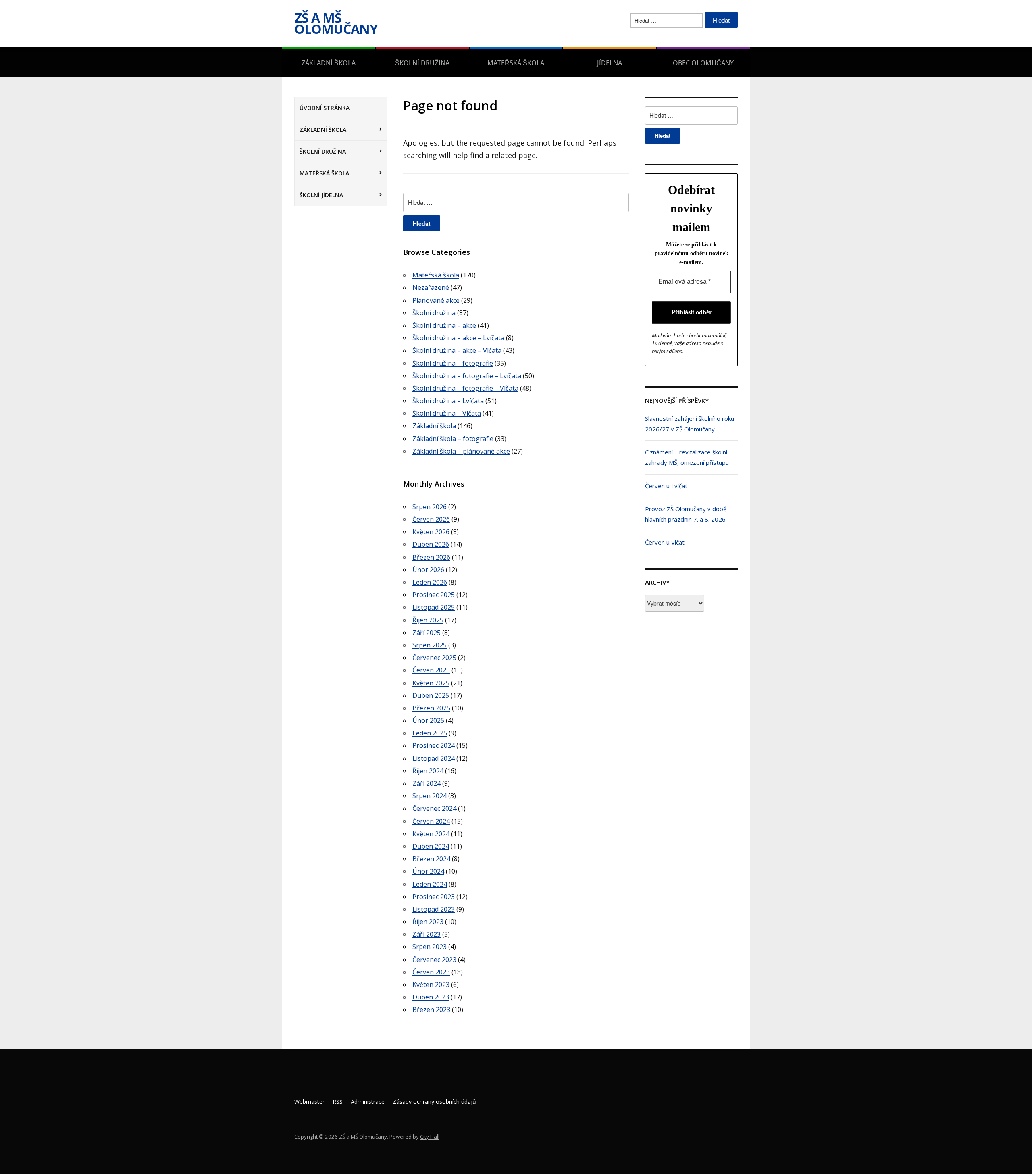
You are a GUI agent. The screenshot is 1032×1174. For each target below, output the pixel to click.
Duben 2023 (430, 997)
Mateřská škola (515, 62)
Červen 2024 (431, 821)
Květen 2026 (430, 531)
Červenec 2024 (434, 808)
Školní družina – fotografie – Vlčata (465, 388)
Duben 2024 (430, 846)
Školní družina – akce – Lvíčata (458, 337)
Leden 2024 (429, 884)
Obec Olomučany (703, 62)
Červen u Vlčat (665, 542)
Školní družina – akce (444, 325)
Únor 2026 (428, 569)
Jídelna (609, 62)
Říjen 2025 (427, 620)
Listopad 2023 (433, 909)
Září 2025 (426, 632)
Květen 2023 (430, 984)
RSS (338, 1101)
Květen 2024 (430, 833)
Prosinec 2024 (433, 745)
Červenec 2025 (434, 657)
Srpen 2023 (429, 946)
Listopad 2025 (433, 607)
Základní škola (329, 62)
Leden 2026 (429, 582)
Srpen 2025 (429, 645)
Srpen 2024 (429, 795)
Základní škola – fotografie (452, 438)
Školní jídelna (321, 195)
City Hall (429, 1136)
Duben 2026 (430, 544)
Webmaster (309, 1101)
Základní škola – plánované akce (461, 451)
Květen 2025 (430, 683)
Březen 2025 (431, 708)
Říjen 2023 (427, 921)
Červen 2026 (431, 519)
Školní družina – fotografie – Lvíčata (466, 375)
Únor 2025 (428, 720)
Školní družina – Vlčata (446, 413)
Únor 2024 (428, 871)
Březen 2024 (431, 858)
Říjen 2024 (427, 770)
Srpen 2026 (429, 506)
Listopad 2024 (433, 758)
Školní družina (422, 62)
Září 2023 (426, 934)
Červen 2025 (431, 670)
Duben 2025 (430, 695)
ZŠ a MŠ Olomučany (335, 23)
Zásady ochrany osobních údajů (434, 1101)
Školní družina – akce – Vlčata (456, 350)
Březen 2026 (431, 557)
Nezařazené (430, 287)
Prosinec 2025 (433, 594)
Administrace (368, 1101)
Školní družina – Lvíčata (448, 400)
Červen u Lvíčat (666, 486)
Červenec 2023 (434, 959)
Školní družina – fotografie (452, 363)
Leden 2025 (429, 733)
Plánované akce (436, 300)
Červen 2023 (431, 972)
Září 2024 (426, 783)
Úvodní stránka (325, 108)
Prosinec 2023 (433, 896)
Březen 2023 (431, 1009)
